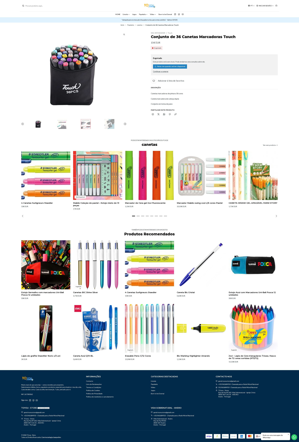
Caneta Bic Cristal (186, 292)
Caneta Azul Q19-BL (83, 356)
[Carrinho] (276, 5)
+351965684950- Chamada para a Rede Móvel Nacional (238, 384)
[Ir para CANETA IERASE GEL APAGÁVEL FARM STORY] (253, 175)
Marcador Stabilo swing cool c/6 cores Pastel (199, 203)
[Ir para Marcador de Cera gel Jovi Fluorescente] (149, 175)
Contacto (89, 381)
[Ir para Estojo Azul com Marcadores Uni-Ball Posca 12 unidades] (253, 264)
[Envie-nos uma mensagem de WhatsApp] (294, 437)
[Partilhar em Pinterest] (170, 114)
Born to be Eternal (165, 14)
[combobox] (34, 5)
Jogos (134, 14)
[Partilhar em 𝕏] (158, 114)
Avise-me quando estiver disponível (171, 66)
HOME (117, 14)
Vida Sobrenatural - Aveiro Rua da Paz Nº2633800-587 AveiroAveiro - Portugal (163, 422)
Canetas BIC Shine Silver (85, 292)
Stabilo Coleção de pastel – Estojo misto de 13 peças (96, 204)
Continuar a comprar (160, 71)
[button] (133, 216)
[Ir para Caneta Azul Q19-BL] (97, 328)
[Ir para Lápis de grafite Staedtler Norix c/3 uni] (45, 328)
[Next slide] (124, 124)
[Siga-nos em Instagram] (175, 14)
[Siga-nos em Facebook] (179, 14)
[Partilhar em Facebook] (153, 114)
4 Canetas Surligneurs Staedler (37, 203)
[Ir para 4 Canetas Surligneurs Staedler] (45, 175)
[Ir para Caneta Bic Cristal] (201, 264)
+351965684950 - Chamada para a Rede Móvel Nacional (44, 416)
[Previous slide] (23, 124)
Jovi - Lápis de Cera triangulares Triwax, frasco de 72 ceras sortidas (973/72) (252, 357)
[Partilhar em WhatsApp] (164, 114)
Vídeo (152, 14)
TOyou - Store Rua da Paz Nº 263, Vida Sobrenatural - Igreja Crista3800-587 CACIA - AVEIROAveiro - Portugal (236, 393)
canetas (139, 25)
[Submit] (23, 5)
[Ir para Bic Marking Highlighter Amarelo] (201, 328)
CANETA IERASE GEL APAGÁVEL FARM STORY (253, 203)
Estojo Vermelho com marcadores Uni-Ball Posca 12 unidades (42, 293)
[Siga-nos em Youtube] (183, 14)
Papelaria (142, 14)
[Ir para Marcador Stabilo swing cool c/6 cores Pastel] (201, 175)
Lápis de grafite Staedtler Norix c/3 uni (40, 356)
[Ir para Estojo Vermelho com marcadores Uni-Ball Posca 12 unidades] (45, 264)
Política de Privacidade (94, 394)
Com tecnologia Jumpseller (51, 437)
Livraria (125, 14)
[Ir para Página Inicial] (149, 6)
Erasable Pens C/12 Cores (138, 356)
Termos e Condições (93, 387)
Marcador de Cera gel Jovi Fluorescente (145, 203)
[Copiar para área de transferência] (175, 114)
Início (122, 25)
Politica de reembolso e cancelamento (100, 397)
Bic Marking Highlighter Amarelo (193, 356)
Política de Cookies (93, 390)
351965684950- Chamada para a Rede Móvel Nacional (237, 387)
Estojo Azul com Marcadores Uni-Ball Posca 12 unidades (252, 293)
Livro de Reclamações (94, 384)
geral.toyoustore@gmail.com (228, 381)
